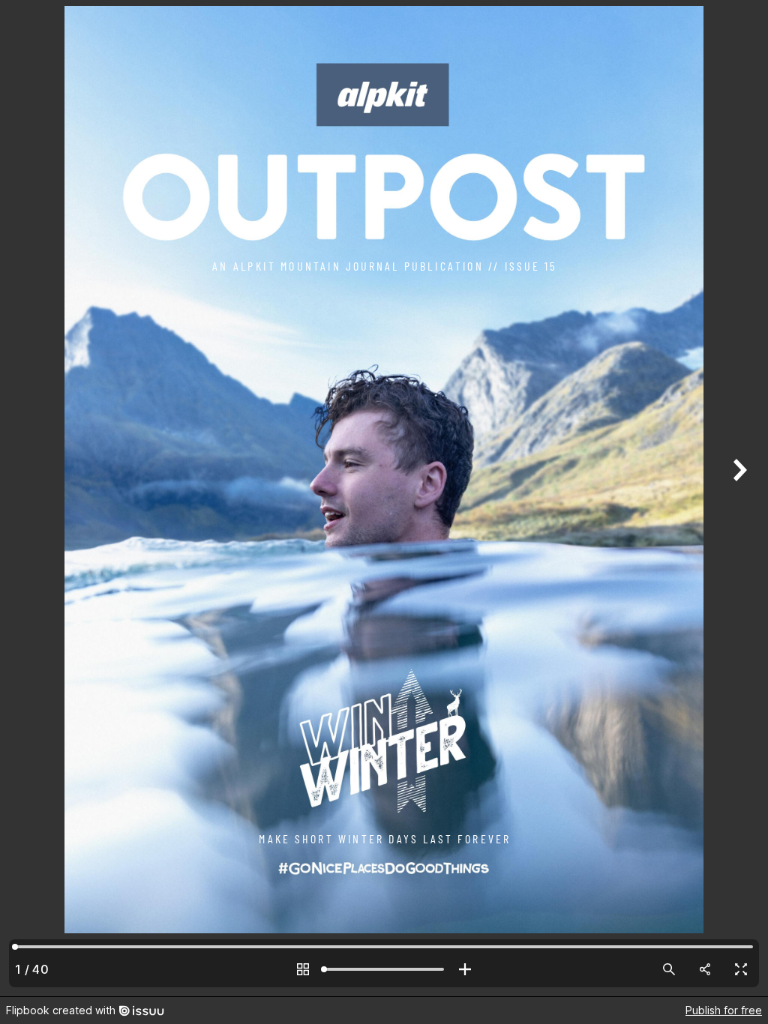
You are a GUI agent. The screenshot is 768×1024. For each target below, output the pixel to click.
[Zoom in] (465, 969)
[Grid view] (303, 969)
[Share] (705, 969)
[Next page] (738, 498)
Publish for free (724, 1010)
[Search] (669, 969)
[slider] (384, 969)
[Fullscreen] (741, 969)
